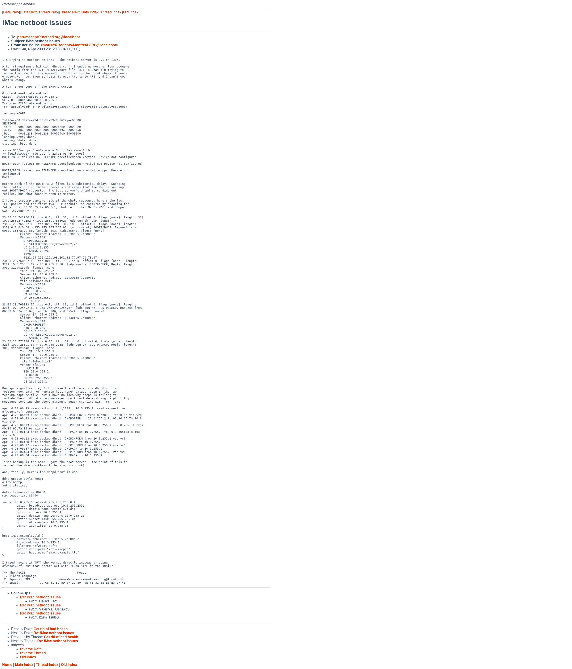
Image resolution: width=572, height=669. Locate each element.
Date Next (29, 12)
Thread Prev (48, 12)
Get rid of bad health (51, 629)
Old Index (130, 12)
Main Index (24, 665)
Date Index (90, 12)
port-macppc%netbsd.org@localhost (48, 37)
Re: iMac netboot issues (40, 597)
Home (7, 665)
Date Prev (11, 12)
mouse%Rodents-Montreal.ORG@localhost (79, 45)
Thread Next (70, 12)
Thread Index (110, 12)
